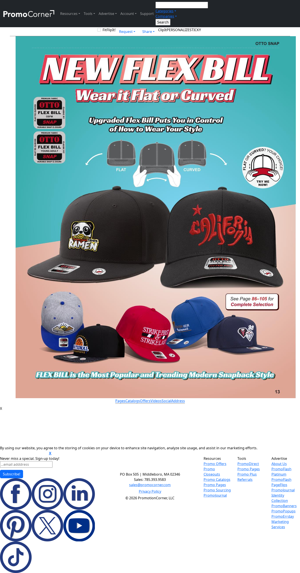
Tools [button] (88, 13)
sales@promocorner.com (150, 484)
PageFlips (279, 484)
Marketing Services (280, 524)
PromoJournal (215, 495)
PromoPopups (283, 511)
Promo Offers (215, 463)
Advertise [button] (106, 13)
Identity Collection (279, 498)
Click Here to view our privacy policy (24, 453)
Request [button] (126, 31)
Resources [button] (69, 13)
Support (147, 13)
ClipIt (162, 29)
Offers (145, 400)
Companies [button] (164, 16)
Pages (120, 400)
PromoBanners (284, 505)
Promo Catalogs (217, 479)
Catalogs (132, 400)
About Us (279, 463)
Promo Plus (247, 474)
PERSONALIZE (178, 29)
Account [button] (127, 13)
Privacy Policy (150, 491)
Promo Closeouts (212, 472)
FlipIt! (111, 29)
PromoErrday (282, 516)
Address (178, 400)
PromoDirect (248, 463)
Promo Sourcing (217, 490)
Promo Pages (215, 484)
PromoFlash (281, 479)
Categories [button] (164, 11)
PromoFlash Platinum (281, 472)
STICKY (195, 29)
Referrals (245, 479)
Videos (156, 400)
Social (166, 400)
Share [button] (147, 31)
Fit (105, 29)
